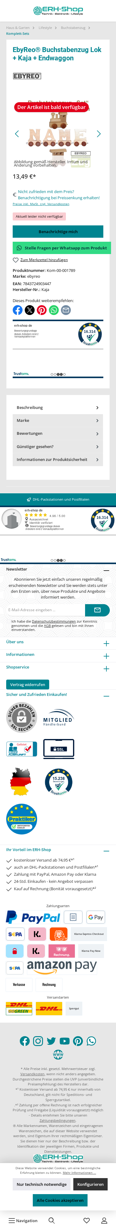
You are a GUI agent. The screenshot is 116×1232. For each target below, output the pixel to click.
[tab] (58, 407)
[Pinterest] (78, 1041)
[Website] (58, 1054)
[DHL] (49, 1009)
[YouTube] (64, 1041)
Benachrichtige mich (58, 231)
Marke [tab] (23, 420)
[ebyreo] (58, 76)
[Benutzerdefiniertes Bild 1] (19, 1009)
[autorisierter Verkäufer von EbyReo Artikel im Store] (58, 781)
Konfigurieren (90, 1184)
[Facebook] (25, 1041)
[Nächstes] (98, 134)
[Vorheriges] (17, 134)
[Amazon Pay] (62, 968)
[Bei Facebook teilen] (17, 310)
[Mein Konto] (104, 1220)
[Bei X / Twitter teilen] (30, 310)
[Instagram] (38, 1041)
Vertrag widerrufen (27, 684)
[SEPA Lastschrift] (15, 934)
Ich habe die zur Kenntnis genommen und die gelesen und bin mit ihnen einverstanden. (54, 625)
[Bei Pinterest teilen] (42, 310)
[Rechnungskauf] (73, 917)
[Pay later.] (36, 951)
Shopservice (17, 667)
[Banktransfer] (15, 968)
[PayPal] (33, 917)
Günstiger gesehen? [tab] (35, 446)
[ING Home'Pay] (58, 934)
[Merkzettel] (86, 1220)
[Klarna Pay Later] (61, 951)
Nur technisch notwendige (42, 1184)
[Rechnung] (49, 985)
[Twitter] (51, 1041)
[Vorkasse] (19, 985)
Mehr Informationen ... (79, 1173)
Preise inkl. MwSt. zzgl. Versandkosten (41, 204)
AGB (47, 625)
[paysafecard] (15, 951)
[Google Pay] (95, 917)
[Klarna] (37, 934)
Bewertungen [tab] (29, 433)
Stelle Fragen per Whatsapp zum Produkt (66, 248)
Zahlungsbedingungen (57, 1120)
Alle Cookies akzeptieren (60, 1200)
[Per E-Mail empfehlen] (66, 310)
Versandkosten (32, 1074)
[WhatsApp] (91, 1041)
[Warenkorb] (69, 1221)
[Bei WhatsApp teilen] (54, 310)
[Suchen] (51, 1220)
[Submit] (97, 610)
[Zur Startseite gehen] (58, 10)
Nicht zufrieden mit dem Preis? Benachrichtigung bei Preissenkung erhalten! (59, 194)
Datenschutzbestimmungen (54, 621)
